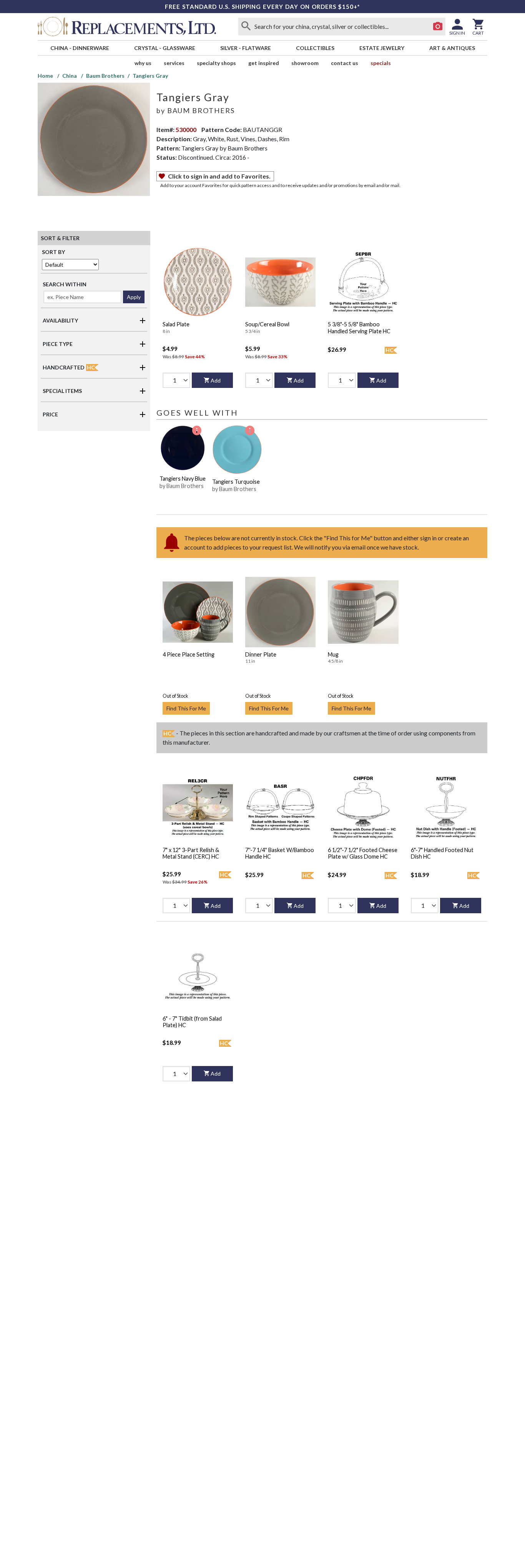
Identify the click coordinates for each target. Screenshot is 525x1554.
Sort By (53, 252)
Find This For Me (186, 708)
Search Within (64, 284)
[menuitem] (79, 48)
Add (216, 380)
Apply (134, 297)
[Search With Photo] (437, 26)
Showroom (305, 63)
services (174, 63)
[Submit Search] (246, 26)
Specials (380, 63)
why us (143, 63)
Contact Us (344, 63)
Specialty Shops (216, 63)
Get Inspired (263, 63)
